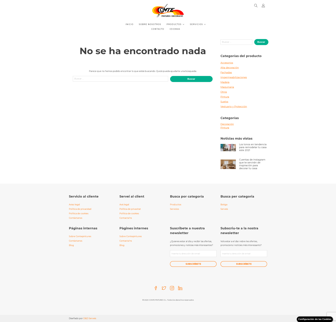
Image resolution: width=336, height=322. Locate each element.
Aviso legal (74, 204)
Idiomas (175, 29)
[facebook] (156, 288)
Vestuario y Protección (233, 106)
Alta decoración (229, 67)
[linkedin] (180, 288)
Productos (174, 24)
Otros (223, 92)
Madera (224, 82)
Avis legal (124, 204)
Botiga (223, 204)
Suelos (224, 101)
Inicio (129, 24)
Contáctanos (75, 218)
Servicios (196, 24)
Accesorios (226, 62)
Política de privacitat (130, 209)
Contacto (157, 29)
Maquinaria (227, 87)
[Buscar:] (120, 80)
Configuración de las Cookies (314, 319)
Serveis (224, 209)
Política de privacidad (80, 209)
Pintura (224, 96)
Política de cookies (78, 213)
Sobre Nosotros (150, 24)
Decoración (227, 124)
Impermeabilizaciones (233, 77)
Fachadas (226, 72)
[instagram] (172, 288)
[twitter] (164, 288)
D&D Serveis (89, 318)
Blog (71, 245)
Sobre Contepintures (80, 236)
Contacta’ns (125, 218)
